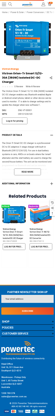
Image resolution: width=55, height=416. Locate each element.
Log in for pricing (14, 121)
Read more (27, 172)
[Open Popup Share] (51, 77)
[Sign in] (43, 4)
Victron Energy (10, 68)
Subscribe (27, 311)
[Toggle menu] (4, 4)
